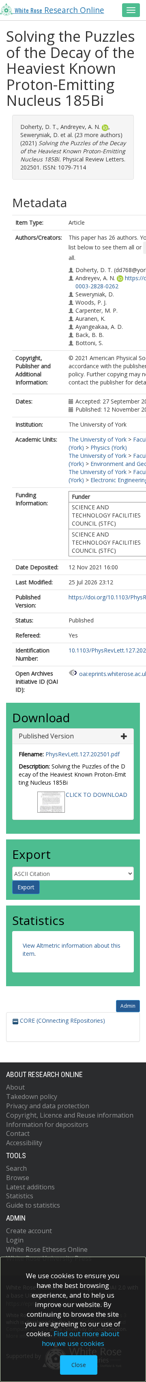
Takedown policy (31, 1096)
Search (16, 1168)
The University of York (98, 439)
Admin (127, 1005)
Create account (29, 1230)
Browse (17, 1177)
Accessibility (24, 1142)
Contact (18, 1133)
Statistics (19, 1195)
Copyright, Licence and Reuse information (69, 1115)
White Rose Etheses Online (47, 1249)
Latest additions (30, 1186)
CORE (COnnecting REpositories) (61, 1020)
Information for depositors (47, 1124)
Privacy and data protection (47, 1105)
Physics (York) (108, 447)
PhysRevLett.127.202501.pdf (82, 754)
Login (15, 1240)
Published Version (46, 736)
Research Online (59, 10)
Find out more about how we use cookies (81, 1338)
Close (78, 1365)
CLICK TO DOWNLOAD (96, 794)
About (15, 1087)
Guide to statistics (33, 1205)
